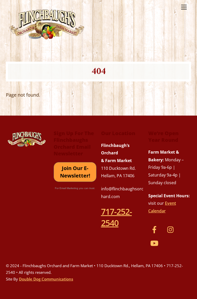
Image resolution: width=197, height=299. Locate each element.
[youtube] (155, 242)
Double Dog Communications (46, 279)
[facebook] (155, 229)
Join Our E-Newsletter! (75, 172)
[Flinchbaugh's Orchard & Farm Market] (47, 41)
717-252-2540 (116, 217)
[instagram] (172, 229)
